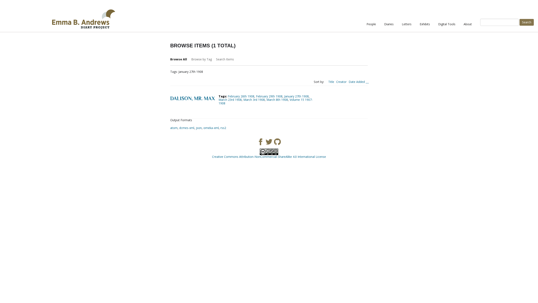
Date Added (357, 82)
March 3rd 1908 (254, 100)
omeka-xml (211, 128)
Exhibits (425, 24)
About (468, 24)
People (371, 24)
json (199, 128)
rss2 (223, 128)
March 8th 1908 (277, 100)
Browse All (178, 59)
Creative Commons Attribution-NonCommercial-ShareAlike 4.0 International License (269, 157)
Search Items (225, 59)
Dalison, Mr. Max (192, 98)
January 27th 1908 (296, 96)
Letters (406, 24)
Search (526, 22)
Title (331, 82)
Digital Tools (446, 24)
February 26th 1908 (241, 96)
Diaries (389, 24)
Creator (341, 82)
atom (174, 128)
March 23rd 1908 (230, 100)
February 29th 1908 (269, 96)
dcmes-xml (186, 128)
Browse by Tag (201, 59)
